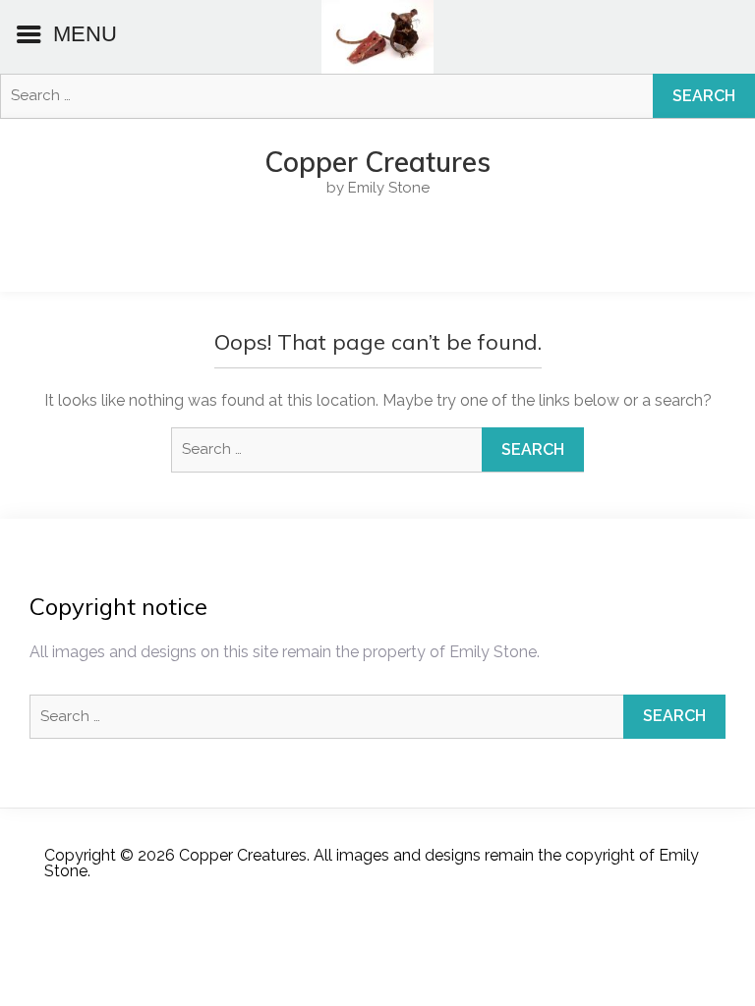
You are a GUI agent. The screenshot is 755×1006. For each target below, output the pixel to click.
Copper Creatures (377, 162)
